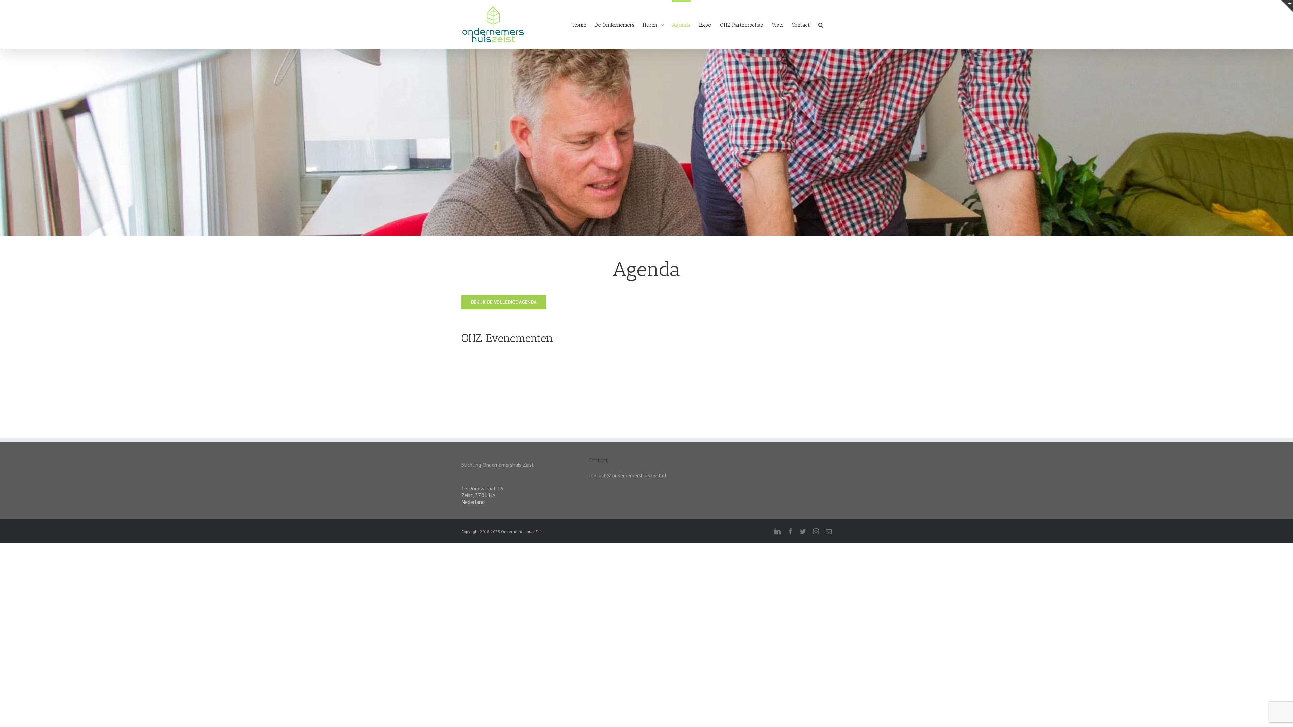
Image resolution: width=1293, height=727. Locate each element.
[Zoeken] (820, 23)
